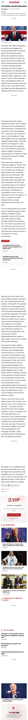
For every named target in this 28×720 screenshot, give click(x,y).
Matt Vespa (5, 547)
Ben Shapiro (4, 9)
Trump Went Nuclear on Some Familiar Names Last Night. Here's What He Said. (13, 544)
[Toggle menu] (2, 2)
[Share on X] (2, 485)
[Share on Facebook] (9, 485)
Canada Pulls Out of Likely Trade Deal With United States (14, 591)
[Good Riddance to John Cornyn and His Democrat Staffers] (14, 691)
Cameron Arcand (6, 594)
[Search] (25, 2)
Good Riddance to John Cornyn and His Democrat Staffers (13, 700)
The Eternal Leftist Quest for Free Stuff (12, 653)
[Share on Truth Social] (5, 485)
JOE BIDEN (3, 491)
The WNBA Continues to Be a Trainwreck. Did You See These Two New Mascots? (13, 568)
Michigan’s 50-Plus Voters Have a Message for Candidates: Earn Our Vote (12, 635)
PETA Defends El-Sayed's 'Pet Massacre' (11, 645)
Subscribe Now (14, 518)
